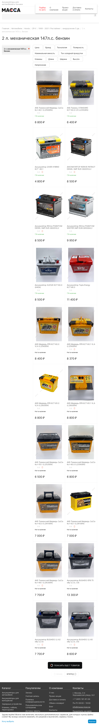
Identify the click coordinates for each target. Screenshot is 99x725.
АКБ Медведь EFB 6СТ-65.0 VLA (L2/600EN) (47, 404)
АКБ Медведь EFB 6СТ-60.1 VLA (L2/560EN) (81, 345)
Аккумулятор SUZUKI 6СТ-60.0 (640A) (48, 286)
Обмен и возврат (56, 703)
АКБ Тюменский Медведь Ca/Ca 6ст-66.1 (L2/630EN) (49, 581)
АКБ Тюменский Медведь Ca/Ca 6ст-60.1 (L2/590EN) (49, 109)
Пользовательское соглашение (34, 706)
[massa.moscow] (11, 10)
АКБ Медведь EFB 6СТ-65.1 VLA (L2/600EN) (81, 404)
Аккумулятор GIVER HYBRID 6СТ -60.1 (47, 168)
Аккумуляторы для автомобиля (10, 693)
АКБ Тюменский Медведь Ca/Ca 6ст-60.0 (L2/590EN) (81, 463)
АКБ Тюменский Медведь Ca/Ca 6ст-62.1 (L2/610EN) (81, 522)
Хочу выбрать (8, 721)
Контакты (89, 9)
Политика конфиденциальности (35, 700)
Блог (51, 706)
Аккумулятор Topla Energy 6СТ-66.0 (78, 286)
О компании (54, 8)
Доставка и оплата (77, 8)
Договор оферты (33, 711)
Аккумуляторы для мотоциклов (10, 699)
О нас (51, 692)
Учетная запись (32, 696)
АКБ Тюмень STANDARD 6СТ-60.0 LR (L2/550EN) (77, 109)
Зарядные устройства (12, 704)
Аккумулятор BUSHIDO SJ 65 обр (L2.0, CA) (80, 641)
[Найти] (78, 17)
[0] (95, 17)
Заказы (29, 692)
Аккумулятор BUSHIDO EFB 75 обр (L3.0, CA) (80, 581)
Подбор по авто (42, 8)
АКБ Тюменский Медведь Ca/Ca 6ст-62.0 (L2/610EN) (49, 522)
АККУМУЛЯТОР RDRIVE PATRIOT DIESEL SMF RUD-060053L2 (81, 168)
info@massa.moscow (81, 707)
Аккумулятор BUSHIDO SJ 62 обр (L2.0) (47, 641)
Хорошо (92, 721)
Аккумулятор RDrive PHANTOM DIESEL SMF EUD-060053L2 (48, 227)
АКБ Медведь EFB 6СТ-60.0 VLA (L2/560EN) (47, 345)
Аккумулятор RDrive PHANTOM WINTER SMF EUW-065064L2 (80, 227)
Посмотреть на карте (82, 711)
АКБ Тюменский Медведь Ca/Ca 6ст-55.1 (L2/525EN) (49, 463)
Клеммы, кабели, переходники (9, 708)
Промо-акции (65, 8)
